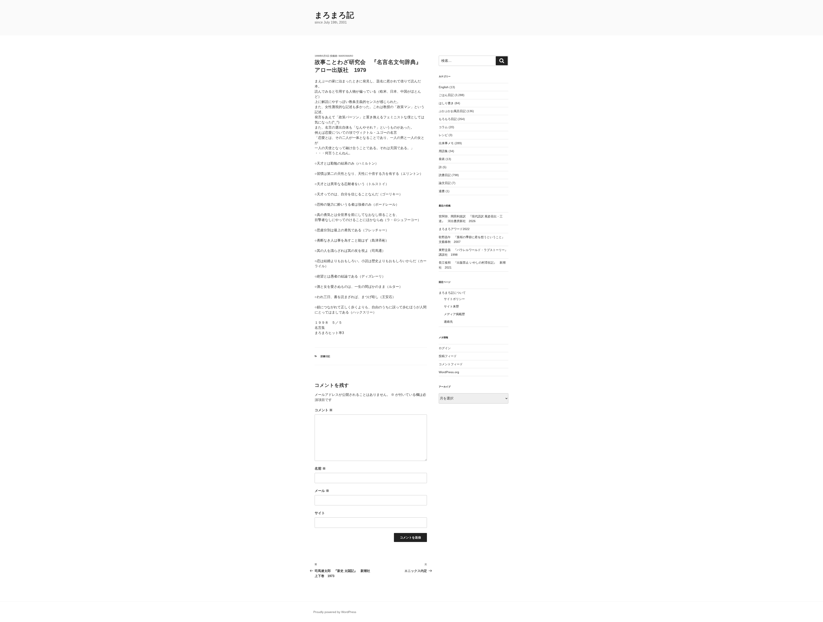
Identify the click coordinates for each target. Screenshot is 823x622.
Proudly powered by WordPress (334, 612)
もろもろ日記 (448, 119)
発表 (442, 159)
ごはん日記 (446, 95)
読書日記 (325, 356)
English (444, 87)
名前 (320, 468)
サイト (320, 513)
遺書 (442, 191)
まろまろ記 (334, 15)
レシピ (443, 135)
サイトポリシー (454, 299)
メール (322, 491)
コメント (324, 410)
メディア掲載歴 (454, 314)
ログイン (445, 348)
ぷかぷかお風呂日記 (452, 111)
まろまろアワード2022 (454, 229)
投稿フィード (448, 356)
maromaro (346, 56)
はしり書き (446, 103)
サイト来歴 (451, 306)
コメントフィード (451, 364)
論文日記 (445, 183)
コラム (443, 127)
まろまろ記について (452, 292)
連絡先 (448, 321)
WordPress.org (449, 372)
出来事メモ (446, 143)
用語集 (443, 151)
